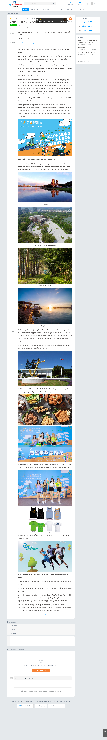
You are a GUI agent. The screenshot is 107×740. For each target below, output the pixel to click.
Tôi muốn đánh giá (41, 670)
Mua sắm (69, 9)
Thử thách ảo (80, 9)
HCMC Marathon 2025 (84, 47)
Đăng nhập (97, 3)
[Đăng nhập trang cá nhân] (92, 3)
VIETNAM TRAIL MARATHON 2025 (88, 53)
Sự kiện (25, 9)
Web (19, 43)
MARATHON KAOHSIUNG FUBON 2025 (88, 59)
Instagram (25, 43)
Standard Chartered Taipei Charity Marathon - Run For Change (87, 41)
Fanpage (31, 43)
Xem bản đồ (33, 38)
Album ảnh (34, 9)
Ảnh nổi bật (45, 9)
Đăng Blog (42, 706)
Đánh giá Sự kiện (26, 706)
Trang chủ (10, 13)
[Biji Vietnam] (15, 4)
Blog (61, 9)
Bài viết (54, 9)
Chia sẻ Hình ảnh (58, 706)
